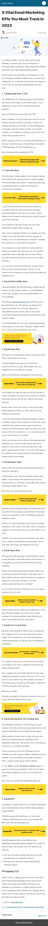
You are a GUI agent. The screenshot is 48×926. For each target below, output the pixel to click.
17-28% (20, 366)
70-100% (15, 293)
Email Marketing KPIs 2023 (33, 907)
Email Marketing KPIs (14, 907)
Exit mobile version (24, 922)
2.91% (14, 105)
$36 (20, 63)
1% (23, 410)
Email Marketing (17, 902)
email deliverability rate (20, 302)
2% (37, 544)
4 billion (17, 877)
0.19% (32, 213)
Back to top (42, 916)
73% (26, 804)
